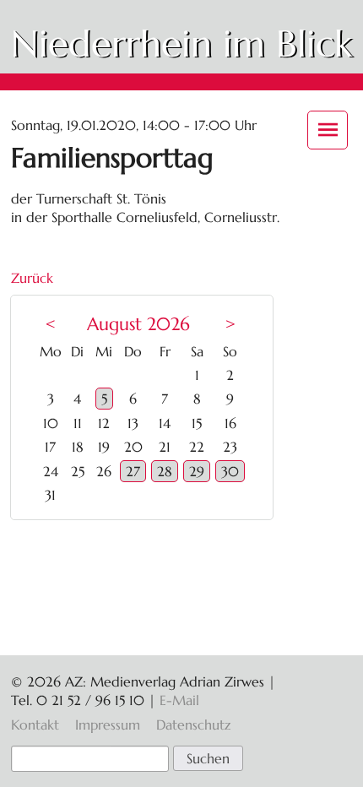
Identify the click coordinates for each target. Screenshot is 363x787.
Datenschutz (193, 724)
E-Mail (179, 700)
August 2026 (138, 324)
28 (164, 471)
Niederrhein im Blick (181, 43)
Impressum (107, 724)
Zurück (32, 277)
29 (196, 471)
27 (133, 471)
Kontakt (35, 724)
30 (230, 471)
